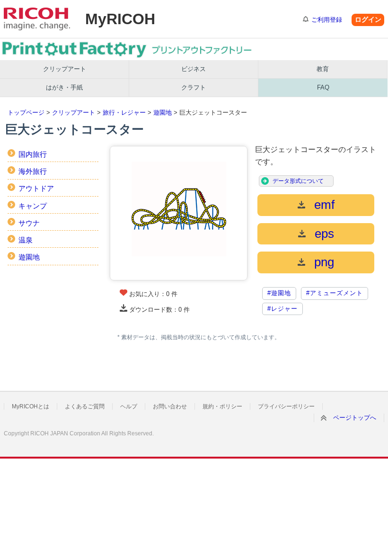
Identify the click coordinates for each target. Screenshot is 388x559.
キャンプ (32, 206)
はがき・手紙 (64, 87)
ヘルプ (128, 406)
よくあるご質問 (85, 406)
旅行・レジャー (124, 112)
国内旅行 (32, 154)
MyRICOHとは (30, 406)
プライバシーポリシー (286, 406)
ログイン (368, 19)
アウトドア (36, 188)
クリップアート (64, 68)
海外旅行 (32, 171)
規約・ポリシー (222, 406)
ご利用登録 (326, 19)
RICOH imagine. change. (37, 19)
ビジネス (193, 68)
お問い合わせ (170, 406)
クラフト (193, 87)
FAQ (323, 87)
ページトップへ (354, 417)
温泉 (25, 240)
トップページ (26, 112)
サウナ (29, 223)
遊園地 (162, 112)
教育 (323, 68)
